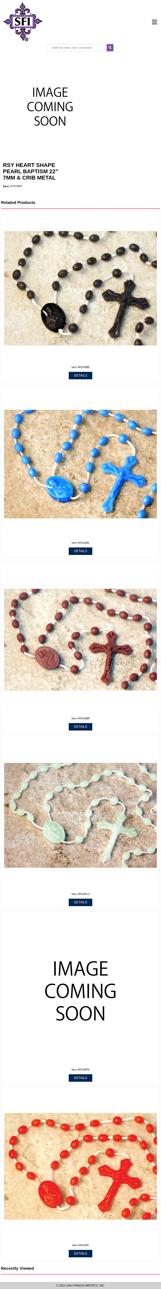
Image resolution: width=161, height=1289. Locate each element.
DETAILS (80, 375)
